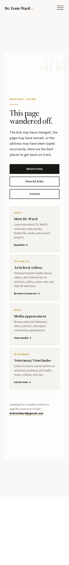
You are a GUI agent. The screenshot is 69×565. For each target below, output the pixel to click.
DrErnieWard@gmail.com (26, 413)
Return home (34, 169)
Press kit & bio (34, 181)
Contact (34, 194)
